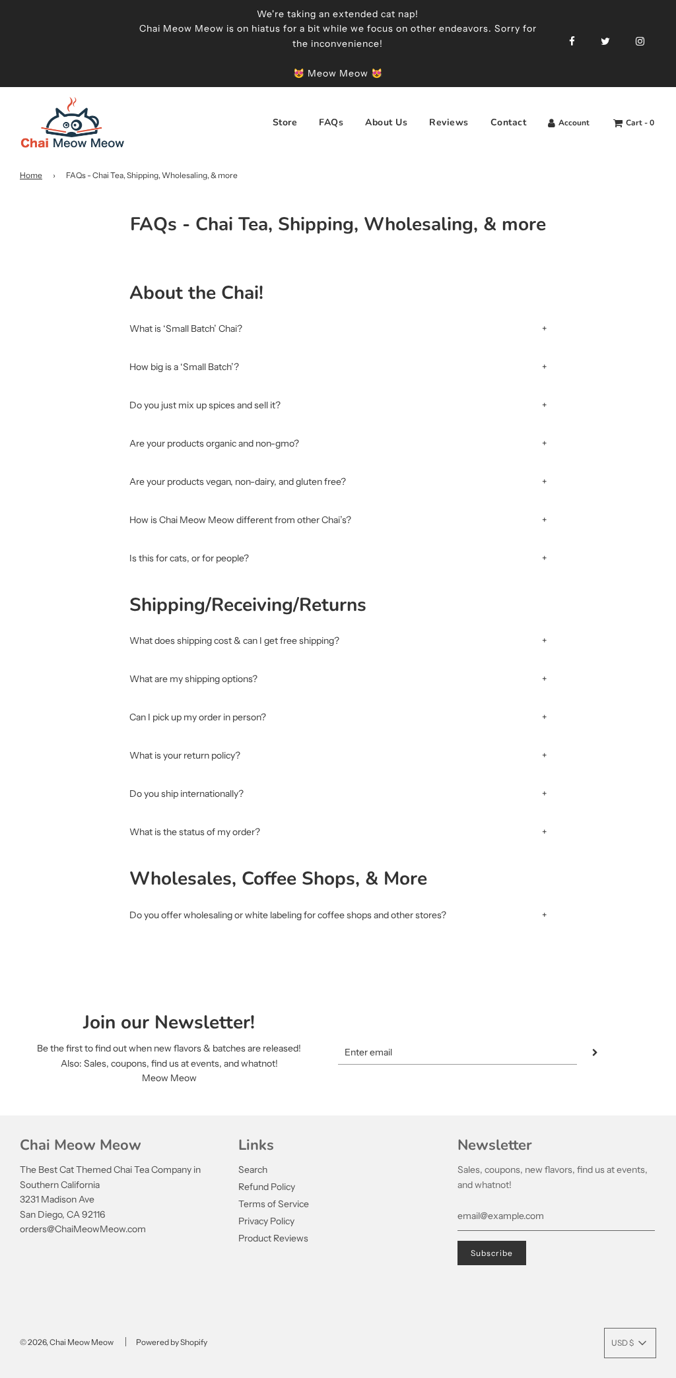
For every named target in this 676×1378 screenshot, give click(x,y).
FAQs (331, 122)
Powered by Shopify (171, 1342)
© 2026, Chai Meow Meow (67, 1342)
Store (285, 122)
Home (31, 175)
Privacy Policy (266, 1221)
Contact (508, 122)
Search (252, 1169)
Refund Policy (266, 1187)
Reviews (449, 122)
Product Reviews (273, 1238)
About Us (386, 122)
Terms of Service (273, 1204)
